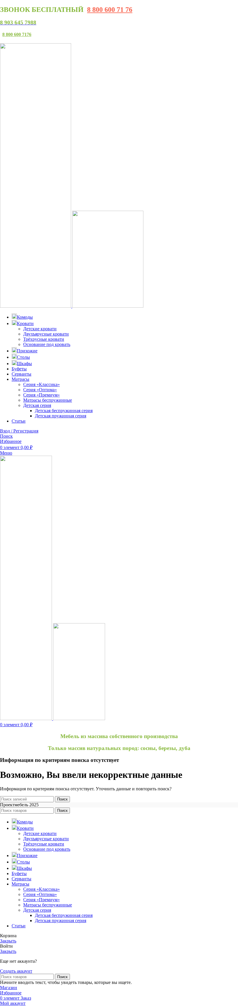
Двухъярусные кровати (46, 333)
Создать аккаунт (16, 971)
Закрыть (8, 940)
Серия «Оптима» (40, 389)
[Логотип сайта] (36, 306)
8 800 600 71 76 (109, 9)
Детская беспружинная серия (64, 410)
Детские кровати (40, 328)
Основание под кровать (46, 344)
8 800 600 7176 (16, 34)
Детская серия (37, 405)
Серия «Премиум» (41, 394)
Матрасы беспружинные (47, 400)
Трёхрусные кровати (43, 339)
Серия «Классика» (41, 384)
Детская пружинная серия (60, 415)
